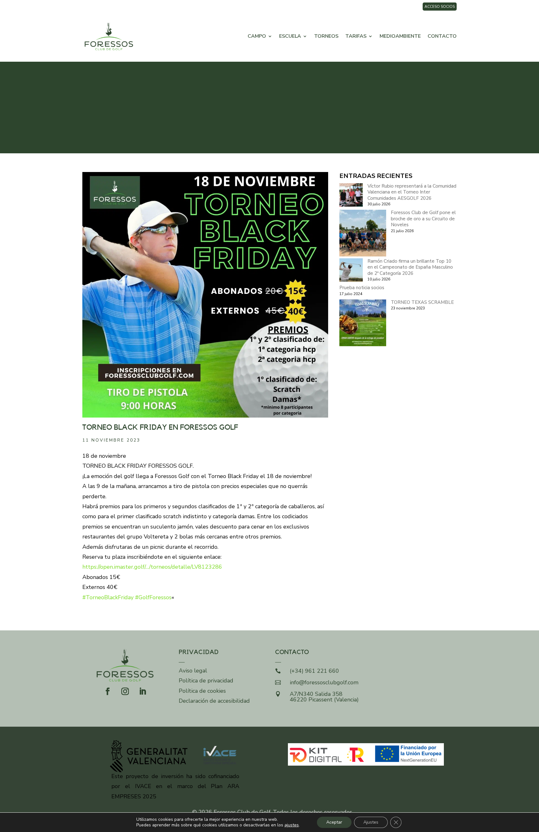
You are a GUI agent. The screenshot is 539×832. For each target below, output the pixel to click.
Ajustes (370, 822)
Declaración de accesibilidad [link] (214, 701)
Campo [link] (257, 36)
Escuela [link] (290, 36)
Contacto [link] (442, 36)
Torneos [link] (326, 36)
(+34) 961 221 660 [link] (314, 671)
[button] (107, 691)
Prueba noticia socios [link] (361, 288)
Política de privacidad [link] (206, 680)
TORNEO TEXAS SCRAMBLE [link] (422, 302)
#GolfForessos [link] (153, 597)
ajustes (291, 825)
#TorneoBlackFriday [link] (108, 597)
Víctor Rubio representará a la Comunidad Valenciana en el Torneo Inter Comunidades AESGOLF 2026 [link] (411, 192)
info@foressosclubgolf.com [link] (324, 682)
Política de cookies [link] (202, 691)
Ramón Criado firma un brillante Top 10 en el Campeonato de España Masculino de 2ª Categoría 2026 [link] (410, 267)
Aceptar (334, 822)
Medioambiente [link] (400, 36)
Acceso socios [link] (440, 6)
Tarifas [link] (356, 36)
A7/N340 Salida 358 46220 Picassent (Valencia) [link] (324, 696)
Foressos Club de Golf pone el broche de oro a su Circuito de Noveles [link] (423, 218)
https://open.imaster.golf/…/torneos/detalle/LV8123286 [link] (152, 567)
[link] (108, 36)
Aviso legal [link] (193, 670)
